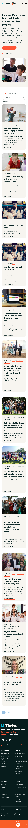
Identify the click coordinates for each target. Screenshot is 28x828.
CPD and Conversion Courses (21, 763)
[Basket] (23, 3)
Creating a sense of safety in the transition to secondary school (13, 179)
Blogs (16, 125)
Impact (3, 764)
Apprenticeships (20, 753)
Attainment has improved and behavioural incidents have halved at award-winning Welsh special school (13, 370)
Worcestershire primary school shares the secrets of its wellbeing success (13, 581)
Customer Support (20, 787)
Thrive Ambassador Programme (6, 791)
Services (3, 766)
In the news (18, 624)
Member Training (20, 759)
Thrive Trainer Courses (19, 767)
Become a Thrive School (20, 795)
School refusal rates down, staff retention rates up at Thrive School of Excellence (14, 474)
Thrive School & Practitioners (19, 791)
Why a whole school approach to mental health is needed (13, 634)
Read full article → (9, 148)
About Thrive (5, 753)
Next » (9, 712)
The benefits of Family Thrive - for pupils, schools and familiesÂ (13, 130)
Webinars (4, 794)
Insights (3, 800)
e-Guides (3, 787)
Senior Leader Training (19, 772)
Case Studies (5, 797)
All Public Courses (20, 756)
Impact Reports (12, 626)
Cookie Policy (5, 814)
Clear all (5, 101)
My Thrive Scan (5, 759)
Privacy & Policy (15, 814)
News (20, 125)
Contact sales (19, 784)
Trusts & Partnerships (18, 800)
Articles (3, 784)
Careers (3, 761)
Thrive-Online (5, 756)
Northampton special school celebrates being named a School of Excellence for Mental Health (12, 527)
